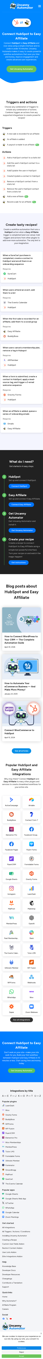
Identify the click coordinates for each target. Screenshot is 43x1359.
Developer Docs (9, 1270)
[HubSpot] (16, 23)
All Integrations (8, 1227)
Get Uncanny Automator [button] (22, 530)
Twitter (7, 1319)
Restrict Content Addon (12, 1248)
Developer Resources (11, 1274)
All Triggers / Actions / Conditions (16, 1231)
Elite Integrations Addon (12, 1256)
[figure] (4, 134)
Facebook (3, 1319)
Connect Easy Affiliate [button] (21, 504)
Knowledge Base (9, 1266)
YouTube (11, 1319)
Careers (5, 1309)
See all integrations (21, 1020)
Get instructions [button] (18, 562)
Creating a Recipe (9, 1240)
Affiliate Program (9, 1305)
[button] (39, 6)
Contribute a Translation (12, 1283)
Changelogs (7, 1279)
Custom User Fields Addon (13, 1244)
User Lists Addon (9, 1252)
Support (5, 1287)
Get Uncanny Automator (21, 69)
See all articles (21, 751)
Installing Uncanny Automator (14, 1236)
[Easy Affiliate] (27, 23)
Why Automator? (9, 1301)
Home (4, 1297)
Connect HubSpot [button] (19, 486)
